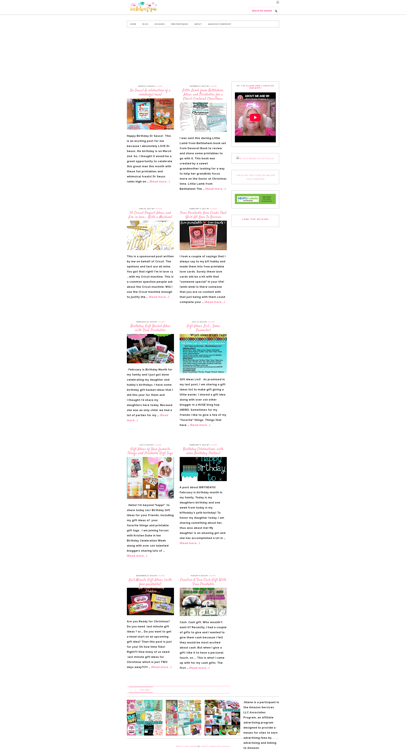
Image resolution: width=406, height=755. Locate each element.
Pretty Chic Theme (186, 746)
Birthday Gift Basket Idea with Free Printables (150, 328)
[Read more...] (160, 181)
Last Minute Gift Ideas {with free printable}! (150, 582)
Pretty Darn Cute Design (216, 746)
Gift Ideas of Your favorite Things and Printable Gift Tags (150, 451)
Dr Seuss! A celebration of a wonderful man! (150, 92)
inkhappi (150, 7)
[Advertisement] (203, 54)
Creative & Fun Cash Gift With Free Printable (203, 582)
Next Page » (145, 689)
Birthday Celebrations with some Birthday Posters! (203, 451)
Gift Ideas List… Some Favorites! (203, 328)
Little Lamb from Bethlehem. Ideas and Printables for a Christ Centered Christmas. (203, 94)
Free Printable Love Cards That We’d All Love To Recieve (203, 215)
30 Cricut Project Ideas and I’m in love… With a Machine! (150, 215)
